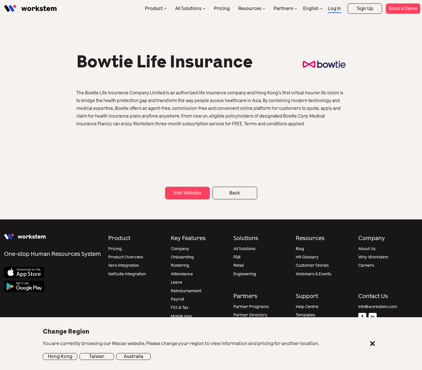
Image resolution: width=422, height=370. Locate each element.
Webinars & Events (313, 274)
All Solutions (188, 8)
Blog (300, 249)
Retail (238, 265)
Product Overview (125, 257)
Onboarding (182, 257)
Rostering (180, 265)
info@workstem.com (377, 306)
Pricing (222, 8)
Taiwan (96, 356)
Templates (305, 315)
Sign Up (365, 8)
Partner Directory (250, 315)
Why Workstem (373, 257)
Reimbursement (186, 291)
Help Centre (307, 306)
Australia (133, 356)
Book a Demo (403, 8)
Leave (176, 282)
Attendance (182, 274)
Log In (334, 8)
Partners (283, 8)
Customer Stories (312, 265)
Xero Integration (123, 265)
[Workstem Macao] (30, 8)
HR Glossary (307, 257)
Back (234, 193)
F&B (237, 257)
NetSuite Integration (127, 274)
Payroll (177, 299)
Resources (249, 8)
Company (180, 249)
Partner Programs (251, 306)
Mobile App (181, 316)
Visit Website (187, 193)
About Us (366, 249)
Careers (366, 265)
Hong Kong (60, 356)
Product (154, 8)
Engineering (244, 274)
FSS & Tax (179, 307)
